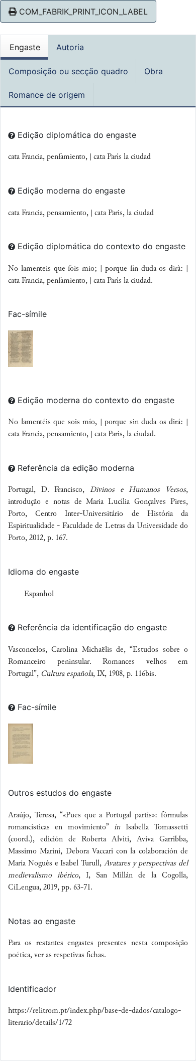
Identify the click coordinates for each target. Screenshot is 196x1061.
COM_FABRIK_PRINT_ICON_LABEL (82, 12)
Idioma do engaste (43, 572)
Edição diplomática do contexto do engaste (100, 246)
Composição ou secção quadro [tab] (68, 71)
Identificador (32, 989)
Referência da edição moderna (74, 468)
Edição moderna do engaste (70, 191)
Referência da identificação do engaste (91, 627)
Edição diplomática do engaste (75, 135)
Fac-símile (27, 314)
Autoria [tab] (70, 47)
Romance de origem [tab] (47, 95)
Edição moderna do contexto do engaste (94, 400)
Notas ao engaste (41, 921)
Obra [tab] (153, 71)
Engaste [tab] (25, 47)
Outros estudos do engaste (60, 793)
